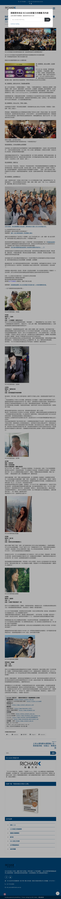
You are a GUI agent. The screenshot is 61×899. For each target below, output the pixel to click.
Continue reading (15, 24)
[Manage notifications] (5, 894)
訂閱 (47, 19)
